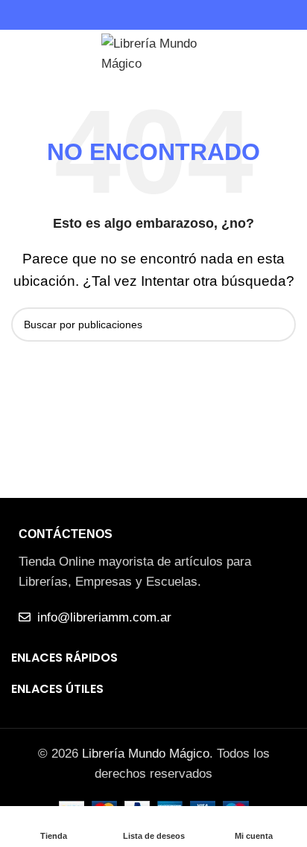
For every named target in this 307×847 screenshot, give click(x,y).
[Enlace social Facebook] (145, 15)
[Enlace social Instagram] (162, 15)
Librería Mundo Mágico (145, 754)
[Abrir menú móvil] (17, 52)
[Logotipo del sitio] (153, 51)
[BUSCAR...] (279, 324)
